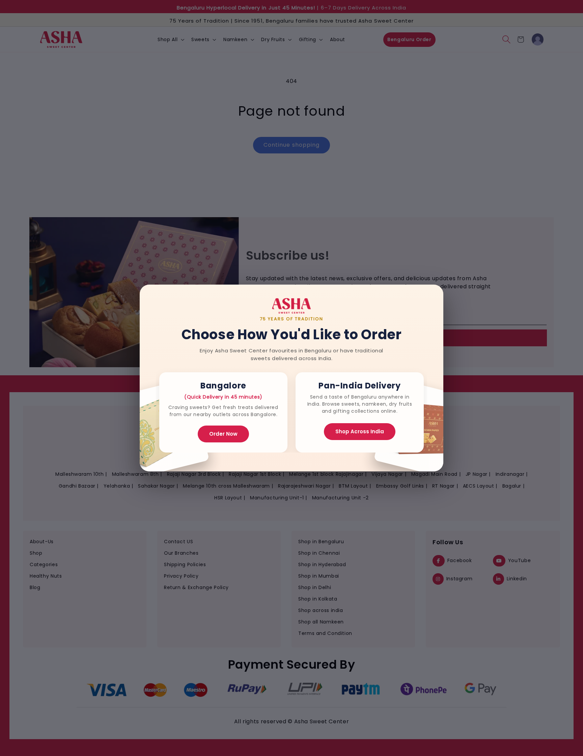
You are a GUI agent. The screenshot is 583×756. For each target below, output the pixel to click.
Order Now (223, 433)
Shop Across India (359, 431)
